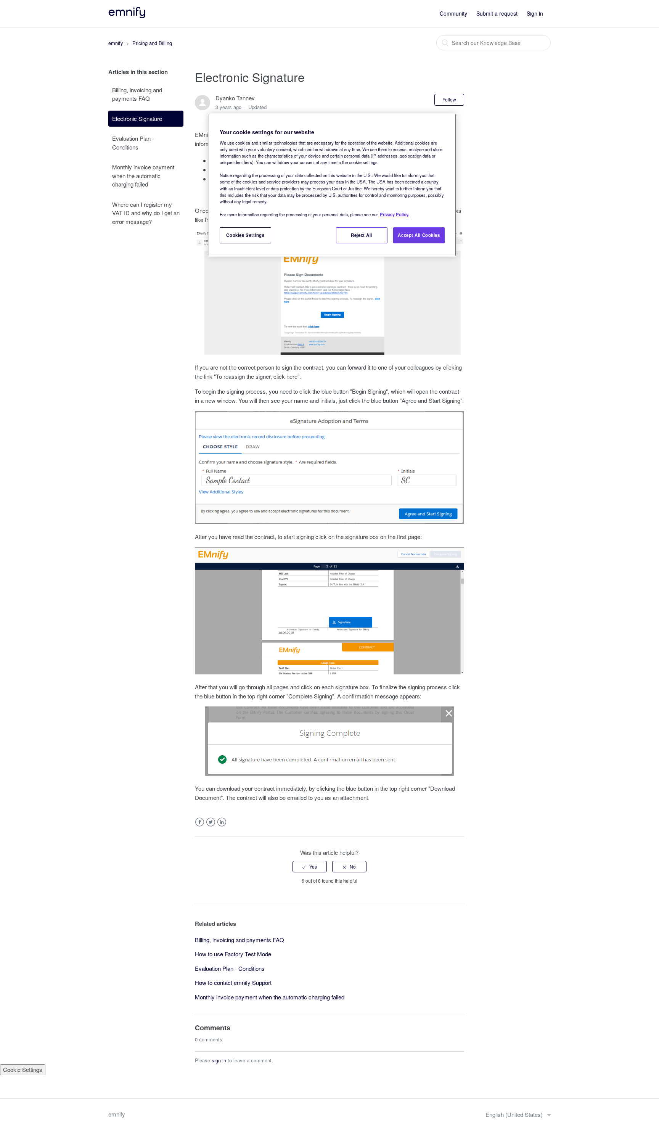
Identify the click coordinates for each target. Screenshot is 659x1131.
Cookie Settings (22, 1069)
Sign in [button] (535, 13)
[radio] (310, 866)
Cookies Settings (245, 235)
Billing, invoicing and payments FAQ (137, 94)
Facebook (199, 822)
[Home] (127, 16)
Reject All (361, 235)
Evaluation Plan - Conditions (133, 142)
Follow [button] (449, 99)
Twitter (210, 822)
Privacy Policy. (394, 214)
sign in (219, 1060)
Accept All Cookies (419, 235)
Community (453, 13)
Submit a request (497, 13)
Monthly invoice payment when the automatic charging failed (143, 175)
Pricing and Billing (152, 43)
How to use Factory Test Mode (233, 954)
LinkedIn (222, 822)
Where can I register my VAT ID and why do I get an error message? (146, 212)
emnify (115, 43)
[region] (332, 185)
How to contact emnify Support (233, 982)
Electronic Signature (137, 118)
